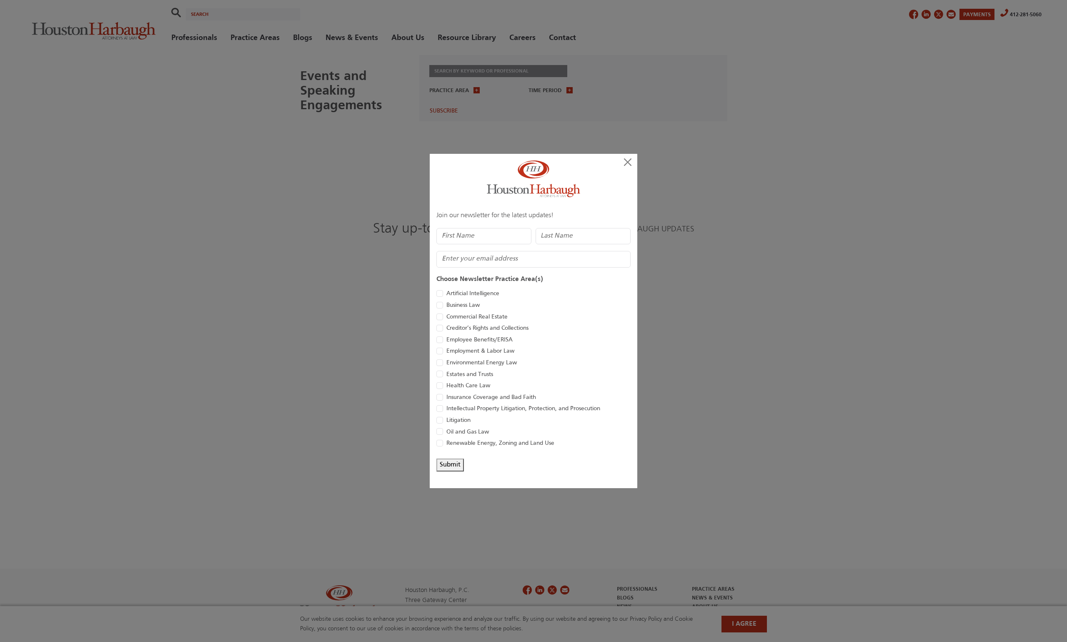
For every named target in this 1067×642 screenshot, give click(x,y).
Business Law (463, 305)
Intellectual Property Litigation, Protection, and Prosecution (523, 408)
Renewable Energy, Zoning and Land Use (500, 443)
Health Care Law (468, 386)
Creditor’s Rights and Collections (487, 328)
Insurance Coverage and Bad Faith (491, 397)
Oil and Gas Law (467, 432)
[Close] (627, 162)
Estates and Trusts (469, 374)
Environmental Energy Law (481, 363)
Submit (450, 464)
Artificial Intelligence (472, 293)
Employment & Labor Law (480, 351)
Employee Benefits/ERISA (479, 340)
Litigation (458, 420)
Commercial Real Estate (477, 317)
